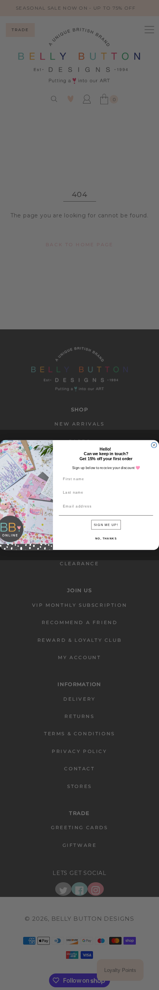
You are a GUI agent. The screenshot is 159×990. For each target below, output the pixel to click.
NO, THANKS (106, 538)
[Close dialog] (154, 445)
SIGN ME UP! (106, 524)
